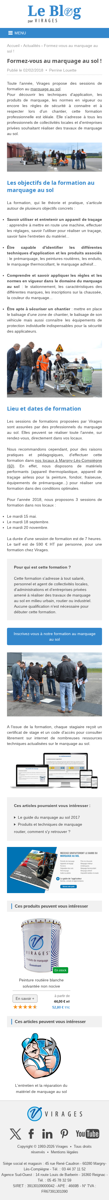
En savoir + (25, 999)
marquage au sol (45, 89)
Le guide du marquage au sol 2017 (49, 817)
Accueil (13, 45)
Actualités (31, 45)
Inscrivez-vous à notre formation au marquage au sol (55, 636)
